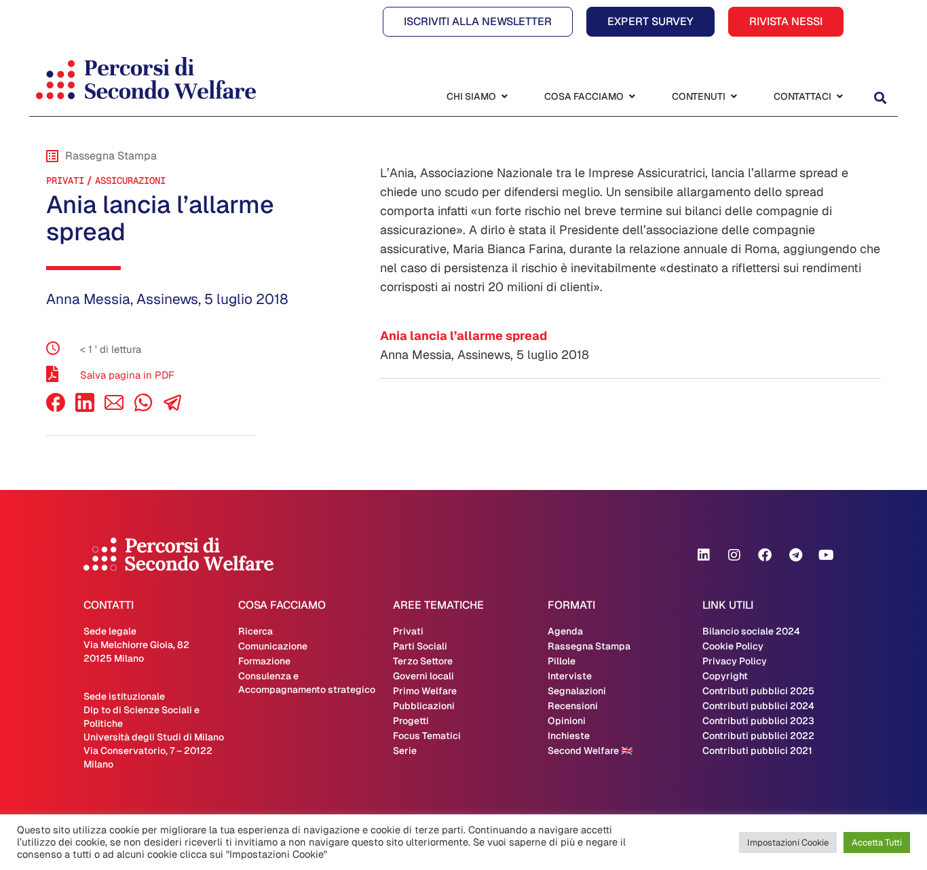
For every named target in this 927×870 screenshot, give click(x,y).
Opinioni (567, 721)
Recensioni (573, 706)
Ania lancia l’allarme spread (463, 335)
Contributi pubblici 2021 (757, 750)
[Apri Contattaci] (839, 97)
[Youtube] (825, 555)
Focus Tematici (427, 736)
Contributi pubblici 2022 (758, 736)
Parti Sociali (420, 646)
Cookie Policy (732, 646)
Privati (65, 180)
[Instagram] (734, 555)
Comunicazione (272, 646)
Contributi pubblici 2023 (758, 721)
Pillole (561, 661)
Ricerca (255, 631)
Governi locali (423, 676)
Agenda (565, 631)
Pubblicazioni (424, 706)
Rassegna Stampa (589, 646)
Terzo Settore (423, 661)
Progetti (411, 721)
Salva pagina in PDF (127, 374)
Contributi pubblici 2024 (758, 706)
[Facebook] (55, 408)
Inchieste (569, 736)
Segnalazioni (577, 691)
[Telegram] (795, 555)
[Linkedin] (703, 555)
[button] (880, 98)
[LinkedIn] (84, 408)
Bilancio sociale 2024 (751, 631)
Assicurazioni (130, 180)
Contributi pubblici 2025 (758, 691)
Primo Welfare (425, 691)
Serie (405, 750)
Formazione (264, 661)
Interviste (570, 676)
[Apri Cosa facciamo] (632, 97)
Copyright (725, 676)
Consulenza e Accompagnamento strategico (306, 683)
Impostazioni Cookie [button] (788, 842)
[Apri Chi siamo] (504, 97)
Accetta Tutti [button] (877, 842)
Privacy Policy (734, 661)
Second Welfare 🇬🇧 (590, 750)
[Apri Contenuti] (733, 97)
